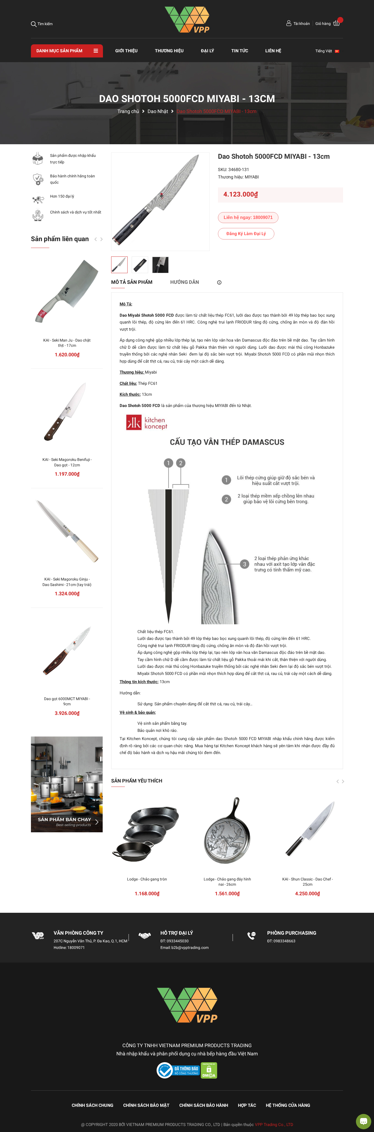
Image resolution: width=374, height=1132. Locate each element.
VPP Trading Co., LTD (274, 1124)
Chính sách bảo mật (146, 1105)
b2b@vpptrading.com (190, 947)
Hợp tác (247, 1105)
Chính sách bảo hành (203, 1105)
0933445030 (178, 941)
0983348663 (284, 941)
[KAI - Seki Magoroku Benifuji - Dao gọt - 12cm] (67, 411)
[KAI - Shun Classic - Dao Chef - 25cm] (308, 831)
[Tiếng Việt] (339, 51)
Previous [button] (337, 781)
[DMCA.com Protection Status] (209, 1070)
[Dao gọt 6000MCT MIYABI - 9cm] (67, 651)
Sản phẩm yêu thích (136, 781)
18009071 (76, 947)
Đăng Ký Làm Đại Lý (246, 233)
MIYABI (252, 177)
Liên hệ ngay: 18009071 (248, 217)
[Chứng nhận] (179, 1070)
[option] (160, 201)
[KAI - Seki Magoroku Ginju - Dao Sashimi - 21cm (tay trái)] (67, 531)
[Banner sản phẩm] (67, 784)
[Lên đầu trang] (9, 1106)
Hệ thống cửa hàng (288, 1105)
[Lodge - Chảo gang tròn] (147, 831)
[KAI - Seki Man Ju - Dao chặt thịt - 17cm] (67, 292)
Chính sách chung (92, 1105)
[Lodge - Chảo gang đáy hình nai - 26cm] (227, 831)
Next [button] (343, 781)
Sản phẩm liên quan (60, 239)
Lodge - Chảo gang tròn (147, 879)
